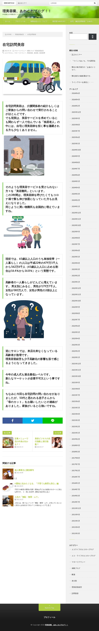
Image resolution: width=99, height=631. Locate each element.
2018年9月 (76, 445)
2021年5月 (76, 408)
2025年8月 (76, 125)
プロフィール (20, 21)
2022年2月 (76, 351)
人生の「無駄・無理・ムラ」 (27, 497)
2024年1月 (76, 206)
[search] (95, 3)
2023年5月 (76, 257)
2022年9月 (76, 307)
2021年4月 (76, 414)
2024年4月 (76, 187)
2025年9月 (76, 118)
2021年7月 (76, 395)
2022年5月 (76, 332)
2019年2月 (76, 439)
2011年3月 (76, 533)
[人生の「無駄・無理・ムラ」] (8, 500)
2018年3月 (76, 452)
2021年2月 (76, 426)
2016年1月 (76, 483)
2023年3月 (76, 269)
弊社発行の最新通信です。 (82, 76)
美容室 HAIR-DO (58, 21)
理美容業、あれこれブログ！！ (27, 10)
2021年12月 (76, 364)
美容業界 (42, 53)
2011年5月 (76, 521)
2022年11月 (76, 294)
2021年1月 (76, 433)
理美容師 (30, 53)
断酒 (73, 574)
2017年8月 (76, 458)
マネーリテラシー (20, 50)
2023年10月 (76, 225)
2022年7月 (76, 320)
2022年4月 (76, 338)
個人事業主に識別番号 (24, 470)
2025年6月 (76, 137)
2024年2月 (76, 200)
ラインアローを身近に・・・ (83, 82)
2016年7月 (76, 477)
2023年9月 (76, 231)
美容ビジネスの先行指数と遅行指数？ (42, 441)
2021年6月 (76, 401)
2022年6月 (76, 326)
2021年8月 (76, 389)
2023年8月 (76, 238)
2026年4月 (76, 99)
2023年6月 (76, 250)
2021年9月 (76, 382)
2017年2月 (76, 470)
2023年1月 (76, 282)
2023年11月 (76, 219)
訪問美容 (75, 593)
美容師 (36, 53)
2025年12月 (76, 112)
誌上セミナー (77, 54)
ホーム (7, 21)
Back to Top (49, 608)
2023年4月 (76, 263)
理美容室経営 (39, 50)
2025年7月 (76, 131)
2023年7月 (76, 244)
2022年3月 (76, 345)
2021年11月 (76, 370)
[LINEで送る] (53, 421)
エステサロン (9, 53)
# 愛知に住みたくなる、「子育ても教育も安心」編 (37, 483)
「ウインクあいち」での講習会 (83, 61)
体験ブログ (30, 50)
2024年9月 (76, 156)
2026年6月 (76, 93)
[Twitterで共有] (33, 421)
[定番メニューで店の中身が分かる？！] (8, 442)
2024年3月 (76, 194)
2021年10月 (76, 376)
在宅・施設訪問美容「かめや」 (82, 21)
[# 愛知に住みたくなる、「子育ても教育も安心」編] (8, 487)
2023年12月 (76, 213)
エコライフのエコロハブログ (83, 549)
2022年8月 (76, 313)
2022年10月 (76, 301)
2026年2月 (76, 106)
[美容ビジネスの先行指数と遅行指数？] (57, 442)
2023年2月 (76, 276)
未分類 (74, 581)
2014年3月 (76, 496)
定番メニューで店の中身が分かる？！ (21, 441)
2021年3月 (76, 420)
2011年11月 (76, 508)
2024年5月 (76, 181)
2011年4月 (76, 527)
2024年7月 (76, 169)
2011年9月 (76, 514)
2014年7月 (76, 489)
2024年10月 (76, 150)
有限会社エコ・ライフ (38, 21)
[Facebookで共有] (13, 421)
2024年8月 (76, 162)
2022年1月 (76, 357)
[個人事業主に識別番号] (8, 474)
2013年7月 (76, 502)
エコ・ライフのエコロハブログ (83, 556)
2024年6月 (76, 175)
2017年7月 (76, 464)
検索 (71, 33)
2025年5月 (76, 143)
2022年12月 (76, 288)
